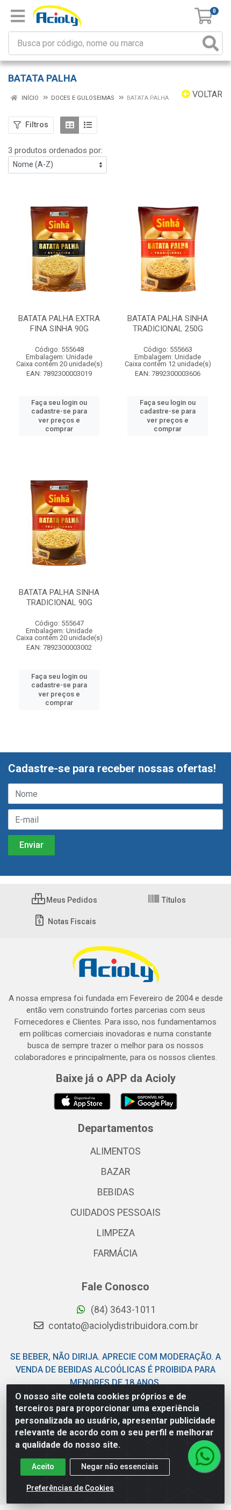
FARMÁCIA (115, 1253)
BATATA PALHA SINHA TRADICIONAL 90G (59, 597)
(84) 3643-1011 (122, 1309)
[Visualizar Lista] (87, 125)
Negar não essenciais (119, 1466)
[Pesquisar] (210, 43)
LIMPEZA (116, 1233)
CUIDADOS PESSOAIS (115, 1212)
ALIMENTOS (115, 1151)
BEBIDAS (115, 1192)
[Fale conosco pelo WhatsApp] (204, 1456)
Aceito (43, 1466)
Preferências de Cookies (70, 1488)
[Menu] (17, 16)
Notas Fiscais (71, 921)
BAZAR (115, 1171)
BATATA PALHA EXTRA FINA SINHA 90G (59, 323)
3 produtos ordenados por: (55, 150)
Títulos (173, 900)
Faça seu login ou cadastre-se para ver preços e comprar (59, 415)
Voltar (206, 94)
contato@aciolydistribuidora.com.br (122, 1325)
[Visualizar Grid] (69, 125)
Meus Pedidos (71, 900)
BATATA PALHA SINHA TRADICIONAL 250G (167, 323)
